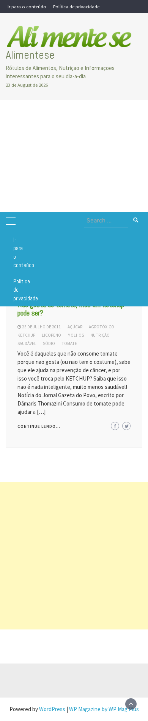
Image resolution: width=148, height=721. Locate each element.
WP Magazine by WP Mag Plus (104, 709)
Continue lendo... (38, 426)
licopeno (51, 335)
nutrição (100, 335)
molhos (76, 335)
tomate (69, 343)
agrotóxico (101, 326)
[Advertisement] (74, 156)
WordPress (52, 709)
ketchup (26, 335)
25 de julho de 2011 (41, 326)
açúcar (75, 326)
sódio (49, 343)
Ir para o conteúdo (27, 6)
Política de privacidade (76, 6)
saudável (26, 343)
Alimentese (30, 55)
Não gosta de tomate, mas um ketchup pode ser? (70, 309)
